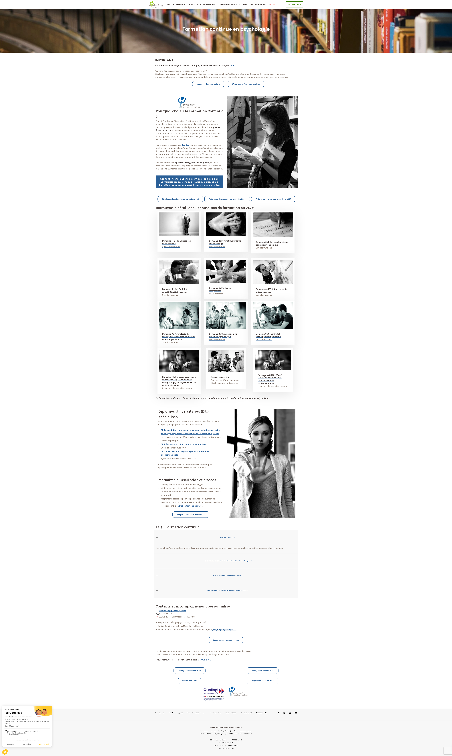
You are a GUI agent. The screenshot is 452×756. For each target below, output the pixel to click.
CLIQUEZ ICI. (204, 659)
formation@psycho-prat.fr (172, 610)
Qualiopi (185, 145)
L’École (169, 4)
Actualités (260, 4)
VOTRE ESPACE (294, 5)
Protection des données (196, 713)
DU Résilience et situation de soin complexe (183, 444)
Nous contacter (231, 713)
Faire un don (215, 713)
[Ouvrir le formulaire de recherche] (281, 4)
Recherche (248, 4)
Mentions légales (176, 713)
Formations (194, 4)
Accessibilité (261, 713)
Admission (180, 4)
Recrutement (246, 713)
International (209, 4)
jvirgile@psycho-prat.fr (189, 506)
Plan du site (160, 713)
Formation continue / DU (230, 4)
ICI (232, 65)
